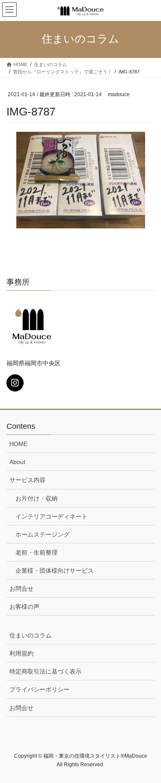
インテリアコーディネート (51, 516)
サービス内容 (27, 479)
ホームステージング (42, 534)
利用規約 (21, 653)
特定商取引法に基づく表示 (45, 671)
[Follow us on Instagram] (15, 383)
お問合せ (21, 588)
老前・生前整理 (36, 552)
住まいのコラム (30, 635)
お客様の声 (24, 606)
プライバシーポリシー (39, 689)
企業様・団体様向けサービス (54, 570)
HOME (18, 443)
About (17, 461)
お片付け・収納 (36, 498)
